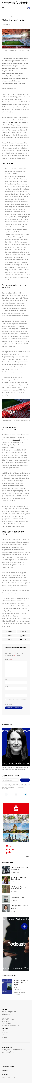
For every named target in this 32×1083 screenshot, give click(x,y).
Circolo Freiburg (6, 1051)
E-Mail (7, 686)
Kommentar (8, 659)
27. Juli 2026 (14, 891)
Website (7, 693)
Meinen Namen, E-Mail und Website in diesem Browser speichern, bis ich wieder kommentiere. (15, 702)
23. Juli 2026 (14, 911)
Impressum (5, 1074)
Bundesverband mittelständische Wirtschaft (14, 1049)
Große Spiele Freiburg (8, 1052)
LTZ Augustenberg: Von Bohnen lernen (19, 887)
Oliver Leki (16, 440)
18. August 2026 (15, 872)
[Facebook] (2, 1037)
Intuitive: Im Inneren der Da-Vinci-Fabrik (20, 868)
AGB (3, 1063)
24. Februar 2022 (6, 24)
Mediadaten (5, 1032)
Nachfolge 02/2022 (6, 16)
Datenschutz (5, 1070)
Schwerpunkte (16, 16)
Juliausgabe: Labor (17, 897)
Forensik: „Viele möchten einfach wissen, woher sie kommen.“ (19, 906)
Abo (3, 1030)
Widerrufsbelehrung (8, 1066)
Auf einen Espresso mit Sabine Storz (19, 878)
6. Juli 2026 (14, 881)
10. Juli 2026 (14, 900)
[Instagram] (4, 1037)
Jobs (3, 1034)
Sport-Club (14, 122)
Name (6, 679)
